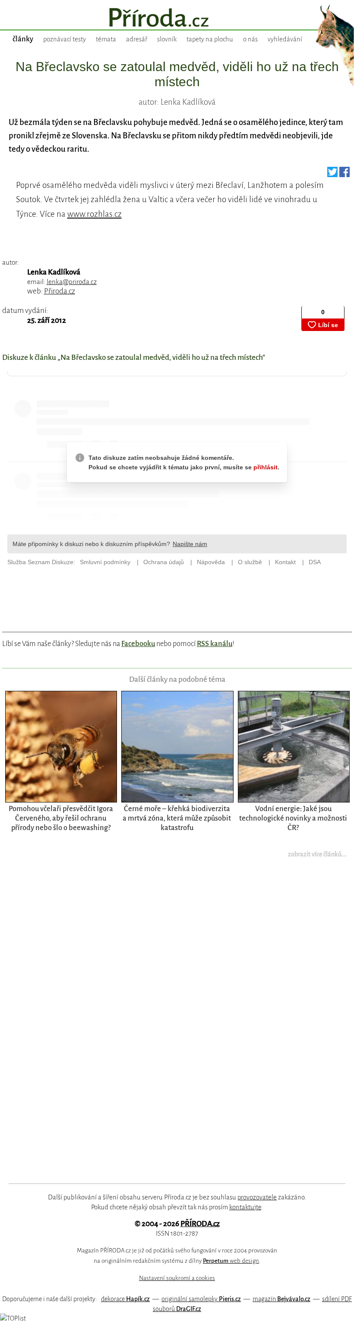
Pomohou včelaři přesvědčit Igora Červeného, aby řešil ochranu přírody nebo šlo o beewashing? (61, 818)
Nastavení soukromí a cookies (177, 1278)
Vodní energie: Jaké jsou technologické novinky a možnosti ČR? (293, 818)
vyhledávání (285, 39)
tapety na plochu (209, 39)
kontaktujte (245, 1207)
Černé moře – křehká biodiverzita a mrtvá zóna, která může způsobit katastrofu (177, 818)
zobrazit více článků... (317, 854)
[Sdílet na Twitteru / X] (332, 174)
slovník (167, 39)
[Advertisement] (166, 1026)
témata (106, 39)
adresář (136, 39)
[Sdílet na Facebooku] (344, 174)
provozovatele (257, 1197)
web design (231, 1261)
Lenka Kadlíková (53, 272)
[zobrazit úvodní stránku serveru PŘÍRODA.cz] (177, 18)
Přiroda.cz (59, 291)
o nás (250, 39)
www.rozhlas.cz (94, 214)
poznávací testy (64, 39)
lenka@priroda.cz (72, 281)
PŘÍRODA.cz (200, 1224)
